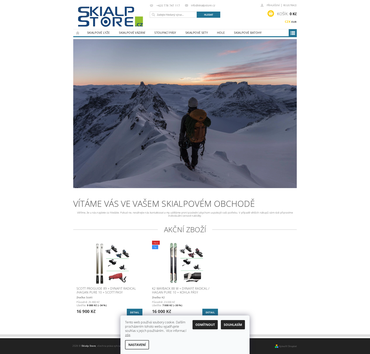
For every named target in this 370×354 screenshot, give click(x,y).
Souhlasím (233, 325)
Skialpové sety (196, 32)
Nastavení (137, 345)
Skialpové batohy (248, 32)
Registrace (290, 5)
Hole (221, 32)
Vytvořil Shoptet (288, 346)
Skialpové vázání (132, 32)
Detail (134, 312)
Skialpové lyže (98, 32)
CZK (288, 22)
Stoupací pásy (165, 32)
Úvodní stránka (77, 32)
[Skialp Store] (110, 16)
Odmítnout (205, 325)
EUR (294, 22)
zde (127, 335)
